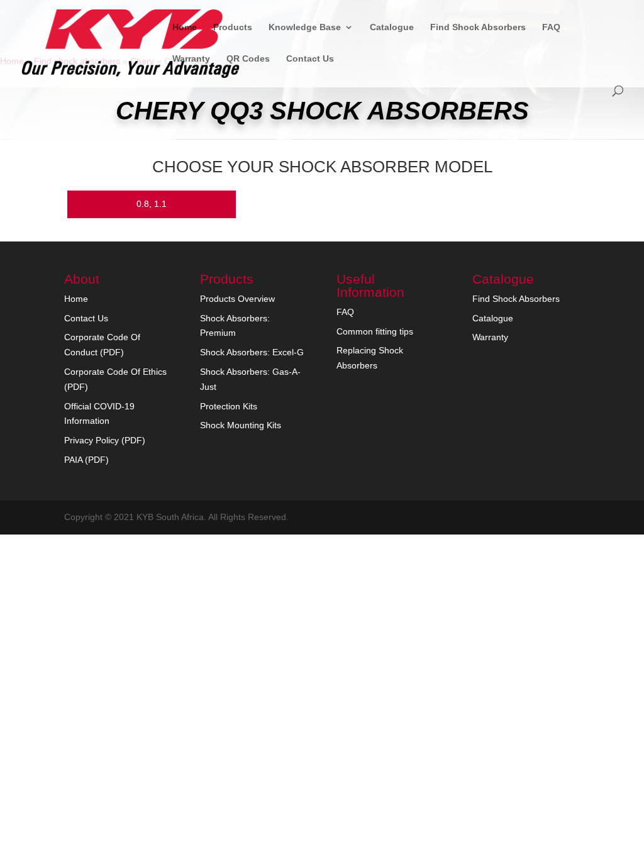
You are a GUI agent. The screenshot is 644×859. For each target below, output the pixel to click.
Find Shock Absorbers (478, 27)
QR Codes (248, 59)
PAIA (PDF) (86, 460)
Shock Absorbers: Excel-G (252, 352)
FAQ (551, 27)
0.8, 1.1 (151, 204)
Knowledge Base (305, 27)
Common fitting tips (374, 331)
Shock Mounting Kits (240, 425)
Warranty (191, 59)
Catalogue (392, 27)
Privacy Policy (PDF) (104, 440)
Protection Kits (228, 406)
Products (232, 27)
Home (184, 27)
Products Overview (237, 299)
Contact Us (310, 59)
